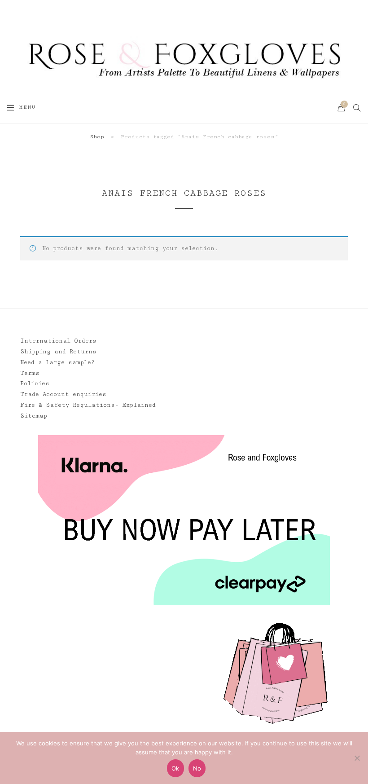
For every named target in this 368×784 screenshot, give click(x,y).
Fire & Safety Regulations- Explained (88, 405)
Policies (34, 383)
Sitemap (33, 415)
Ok (175, 768)
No (197, 768)
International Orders (58, 340)
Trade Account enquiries (63, 394)
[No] (356, 757)
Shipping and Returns (58, 351)
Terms (29, 373)
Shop (97, 137)
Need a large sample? (57, 362)
